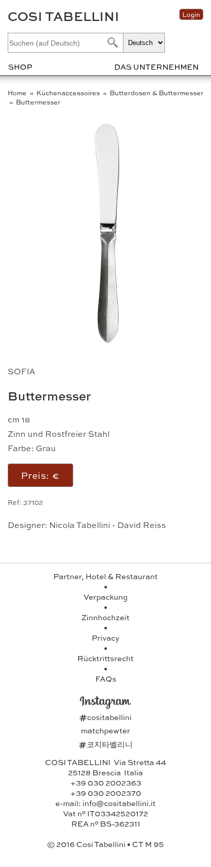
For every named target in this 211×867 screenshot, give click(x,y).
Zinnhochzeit (105, 617)
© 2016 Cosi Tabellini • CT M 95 (105, 844)
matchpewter (105, 730)
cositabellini (105, 717)
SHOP (20, 66)
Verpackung (105, 596)
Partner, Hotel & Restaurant (105, 576)
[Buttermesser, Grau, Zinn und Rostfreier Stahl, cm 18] (107, 345)
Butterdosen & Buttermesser (156, 92)
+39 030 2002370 (105, 792)
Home (18, 92)
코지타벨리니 (106, 744)
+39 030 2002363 (105, 782)
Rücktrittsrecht (105, 658)
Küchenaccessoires (68, 92)
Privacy (105, 637)
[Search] (112, 42)
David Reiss (141, 525)
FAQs (105, 678)
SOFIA (21, 371)
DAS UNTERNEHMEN (156, 66)
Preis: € (40, 475)
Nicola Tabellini (79, 525)
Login (191, 14)
